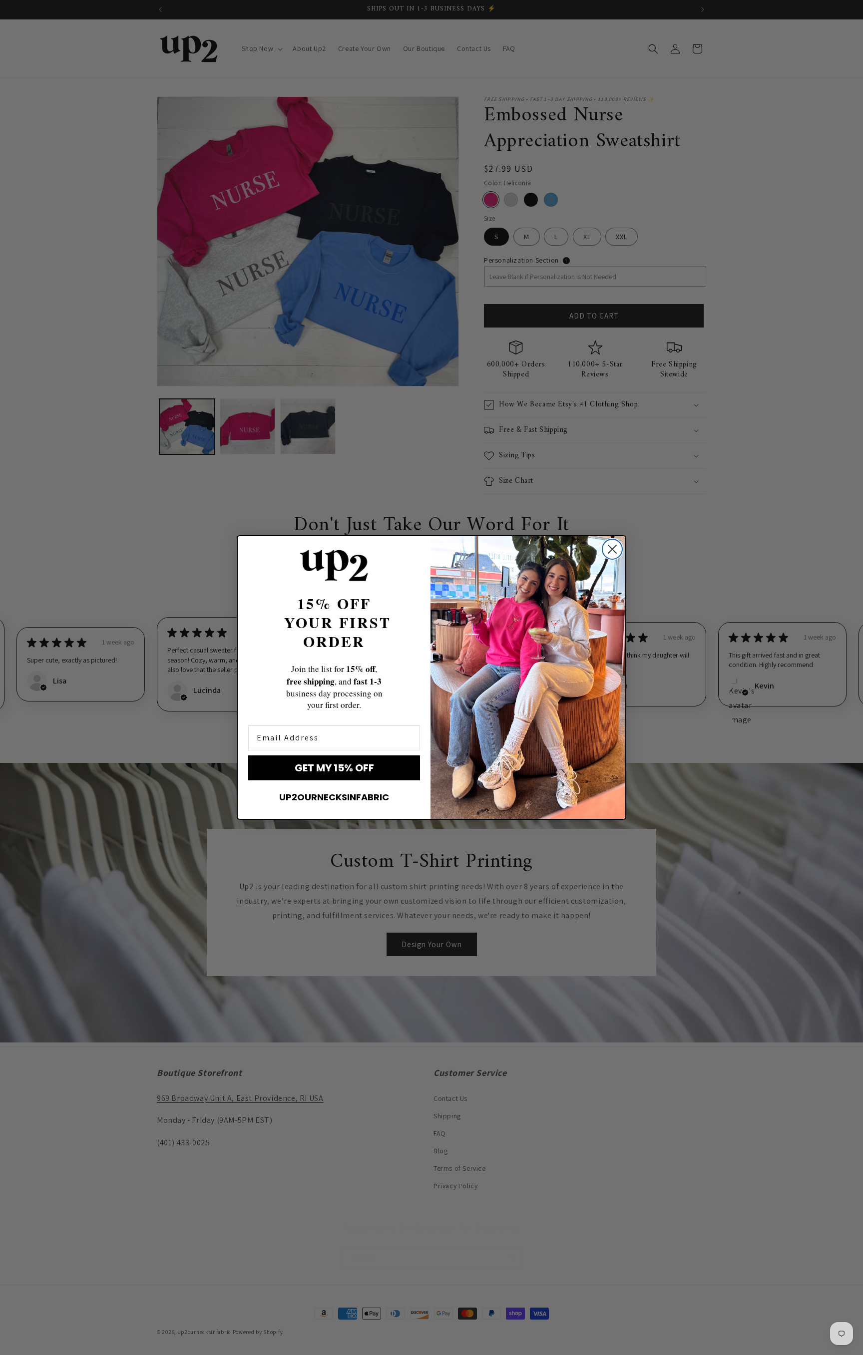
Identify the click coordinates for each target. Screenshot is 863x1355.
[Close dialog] (612, 549)
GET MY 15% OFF (334, 768)
